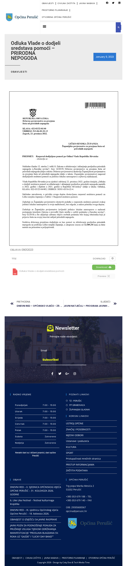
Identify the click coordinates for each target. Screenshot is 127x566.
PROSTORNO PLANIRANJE (55, 10)
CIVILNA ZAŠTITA (66, 3)
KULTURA (71, 447)
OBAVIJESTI (48, 3)
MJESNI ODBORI (75, 435)
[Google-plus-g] (67, 373)
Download (101, 267)
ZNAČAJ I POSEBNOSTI (78, 429)
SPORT (69, 452)
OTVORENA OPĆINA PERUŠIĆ (56, 17)
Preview (102, 276)
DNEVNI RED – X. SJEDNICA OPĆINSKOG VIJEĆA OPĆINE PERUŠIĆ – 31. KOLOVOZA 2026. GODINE (35, 490)
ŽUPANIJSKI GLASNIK (79, 409)
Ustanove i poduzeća (77, 441)
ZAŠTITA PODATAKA (77, 470)
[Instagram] (74, 373)
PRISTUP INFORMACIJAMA (80, 464)
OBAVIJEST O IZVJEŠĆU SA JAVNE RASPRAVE (33, 519)
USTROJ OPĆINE (74, 423)
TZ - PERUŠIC (75, 400)
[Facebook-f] (52, 373)
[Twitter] (59, 373)
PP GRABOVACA (77, 405)
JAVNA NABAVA (87, 3)
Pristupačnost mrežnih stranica (83, 458)
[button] (107, 3)
